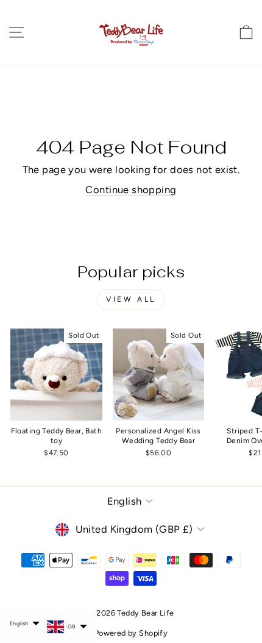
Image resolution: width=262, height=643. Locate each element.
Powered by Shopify (131, 633)
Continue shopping (130, 189)
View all (131, 299)
